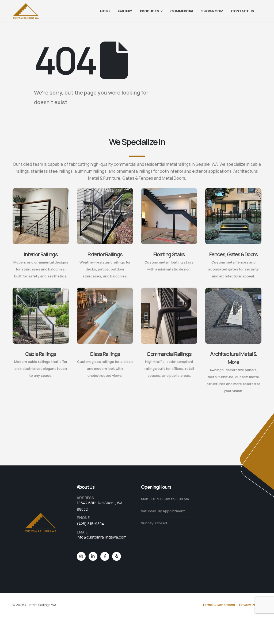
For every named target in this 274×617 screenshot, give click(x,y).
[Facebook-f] (104, 556)
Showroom (212, 11)
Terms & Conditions (218, 605)
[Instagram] (81, 556)
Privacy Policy (250, 605)
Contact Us (242, 11)
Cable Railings (40, 354)
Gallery (125, 11)
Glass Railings (105, 354)
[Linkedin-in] (93, 556)
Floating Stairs (169, 254)
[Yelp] (116, 556)
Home (105, 11)
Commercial (181, 11)
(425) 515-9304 (90, 523)
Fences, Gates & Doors (233, 254)
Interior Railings (41, 254)
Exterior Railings (105, 254)
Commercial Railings (169, 354)
